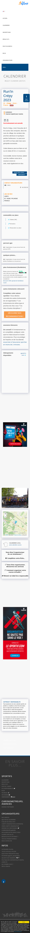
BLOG (3, 790)
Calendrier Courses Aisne (9, 740)
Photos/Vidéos (7, 46)
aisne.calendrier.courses (15, 545)
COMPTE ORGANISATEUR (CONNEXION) (12, 824)
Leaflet (6, 535)
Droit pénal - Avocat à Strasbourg (10, 894)
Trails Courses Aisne (8, 748)
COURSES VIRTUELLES (7, 834)
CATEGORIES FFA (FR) (7, 849)
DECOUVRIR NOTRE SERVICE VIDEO (11, 832)
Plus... (4, 67)
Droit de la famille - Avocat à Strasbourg (12, 892)
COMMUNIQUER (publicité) (9, 830)
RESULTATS (5, 784)
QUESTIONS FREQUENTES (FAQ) (10, 853)
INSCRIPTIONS (5, 782)
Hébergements (21, 174)
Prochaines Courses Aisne (10, 744)
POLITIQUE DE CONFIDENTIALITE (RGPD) (13, 860)
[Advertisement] (15, 469)
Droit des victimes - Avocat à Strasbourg (12, 896)
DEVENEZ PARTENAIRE (8, 807)
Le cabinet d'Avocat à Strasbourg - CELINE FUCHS (15, 877)
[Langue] (15, 11)
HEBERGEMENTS (6, 797)
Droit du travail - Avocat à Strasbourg (11, 901)
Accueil (5, 18)
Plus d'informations (18, 931)
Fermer (23, 922)
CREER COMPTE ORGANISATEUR (10, 826)
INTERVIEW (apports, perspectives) (11, 855)
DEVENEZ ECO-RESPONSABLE (10, 828)
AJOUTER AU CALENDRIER (8, 819)
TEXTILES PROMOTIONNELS (9, 839)
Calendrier (6, 25)
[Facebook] (4, 881)
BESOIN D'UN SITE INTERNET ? (10, 836)
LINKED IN (4, 862)
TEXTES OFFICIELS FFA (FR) (9, 851)
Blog (4, 53)
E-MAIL (8, 185)
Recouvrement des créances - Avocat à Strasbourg (15, 905)
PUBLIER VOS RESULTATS (8, 822)
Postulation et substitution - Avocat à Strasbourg (14, 907)
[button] (16, 522)
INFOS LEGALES (6, 866)
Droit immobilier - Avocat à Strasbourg (12, 898)
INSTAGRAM (5, 795)
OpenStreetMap (17, 535)
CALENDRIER (5, 780)
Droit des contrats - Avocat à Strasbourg (12, 903)
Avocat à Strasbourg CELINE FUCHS (11, 870)
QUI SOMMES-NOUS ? (7, 864)
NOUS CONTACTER (7, 841)
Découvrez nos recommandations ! (14, 314)
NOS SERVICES (5, 817)
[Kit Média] (15, 434)
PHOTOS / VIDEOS (6, 786)
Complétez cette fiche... (16, 558)
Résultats (6, 39)
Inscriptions (7, 32)
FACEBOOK (25, 187)
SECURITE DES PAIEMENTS (9, 858)
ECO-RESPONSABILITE (8, 788)
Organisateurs (7, 60)
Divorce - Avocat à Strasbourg (9, 890)
